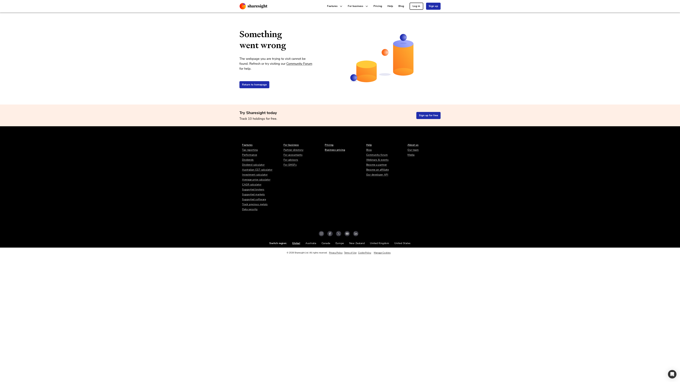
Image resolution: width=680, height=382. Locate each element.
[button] (672, 374)
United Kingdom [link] (379, 243)
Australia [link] (310, 243)
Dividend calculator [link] (253, 164)
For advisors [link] (291, 159)
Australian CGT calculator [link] (257, 169)
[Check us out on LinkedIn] (356, 233)
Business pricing (335, 150)
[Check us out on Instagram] (321, 233)
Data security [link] (250, 209)
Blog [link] (401, 6)
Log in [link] (416, 6)
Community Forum (299, 64)
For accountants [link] (293, 155)
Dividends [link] (248, 159)
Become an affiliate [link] (377, 169)
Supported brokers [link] (253, 189)
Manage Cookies (382, 252)
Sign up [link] (433, 6)
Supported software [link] (254, 199)
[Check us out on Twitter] (338, 233)
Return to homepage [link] (254, 84)
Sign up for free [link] (428, 115)
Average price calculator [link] (256, 179)
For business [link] (291, 145)
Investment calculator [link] (255, 174)
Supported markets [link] (253, 194)
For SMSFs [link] (290, 164)
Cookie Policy (364, 252)
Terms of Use (350, 252)
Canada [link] (326, 243)
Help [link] (390, 6)
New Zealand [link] (357, 243)
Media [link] (411, 155)
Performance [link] (249, 155)
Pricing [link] (377, 6)
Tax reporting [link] (250, 150)
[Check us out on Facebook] (330, 233)
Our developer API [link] (377, 174)
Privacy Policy (335, 252)
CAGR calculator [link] (252, 184)
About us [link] (412, 145)
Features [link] (247, 145)
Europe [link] (340, 243)
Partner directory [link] (294, 150)
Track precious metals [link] (255, 204)
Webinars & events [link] (377, 159)
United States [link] (402, 243)
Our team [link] (413, 150)
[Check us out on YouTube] (347, 233)
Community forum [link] (377, 155)
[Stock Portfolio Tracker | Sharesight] (253, 6)
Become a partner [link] (376, 164)
